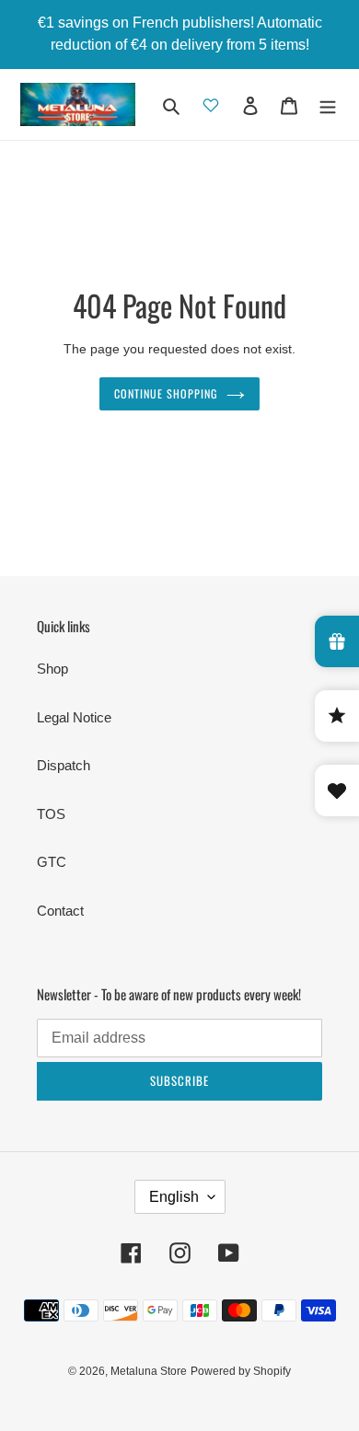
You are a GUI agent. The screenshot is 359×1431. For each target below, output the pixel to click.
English (174, 1197)
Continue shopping (165, 394)
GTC (51, 862)
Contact (60, 910)
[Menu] (327, 104)
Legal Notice (74, 717)
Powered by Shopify (241, 1371)
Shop (52, 668)
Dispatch (63, 765)
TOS (51, 814)
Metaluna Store (148, 1371)
